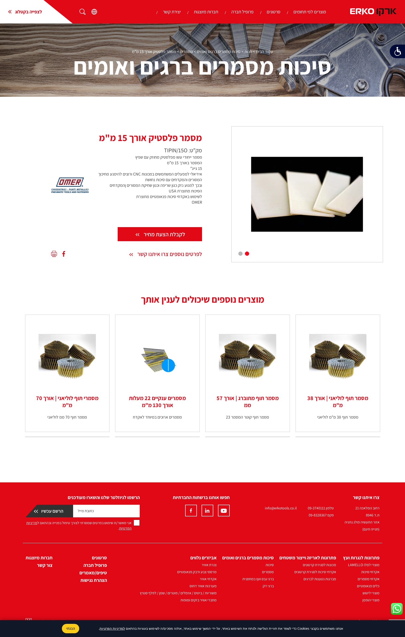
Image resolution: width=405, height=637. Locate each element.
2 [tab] (240, 254)
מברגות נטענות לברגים (320, 578)
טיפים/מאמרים (93, 573)
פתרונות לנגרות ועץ (361, 558)
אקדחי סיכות (370, 571)
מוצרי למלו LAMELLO (363, 564)
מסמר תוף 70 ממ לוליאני (67, 417)
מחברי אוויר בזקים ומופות (198, 600)
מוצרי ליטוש (371, 593)
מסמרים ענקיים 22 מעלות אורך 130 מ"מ (157, 401)
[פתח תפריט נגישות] (397, 51)
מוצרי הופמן (370, 600)
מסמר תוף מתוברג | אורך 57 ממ (248, 401)
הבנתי (70, 628)
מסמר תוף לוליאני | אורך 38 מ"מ (337, 401)
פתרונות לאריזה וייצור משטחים (307, 558)
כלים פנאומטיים (368, 586)
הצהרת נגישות (93, 580)
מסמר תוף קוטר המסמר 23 (247, 417)
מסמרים (186, 51)
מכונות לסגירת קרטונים (319, 564)
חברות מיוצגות (206, 12)
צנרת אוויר (209, 564)
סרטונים (273, 12)
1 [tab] (247, 254)
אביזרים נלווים (203, 558)
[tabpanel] (307, 194)
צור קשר (44, 565)
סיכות (270, 564)
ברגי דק (268, 586)
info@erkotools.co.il (281, 508)
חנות (248, 51)
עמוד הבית (264, 51)
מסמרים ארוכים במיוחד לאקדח (157, 417)
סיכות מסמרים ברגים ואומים (218, 51)
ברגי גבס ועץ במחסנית (258, 578)
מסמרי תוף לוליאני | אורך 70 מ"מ (67, 401)
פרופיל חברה (242, 12)
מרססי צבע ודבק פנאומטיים (197, 571)
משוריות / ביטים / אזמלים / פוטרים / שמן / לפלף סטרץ (178, 593)
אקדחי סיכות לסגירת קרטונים (315, 571)
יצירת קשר (172, 12)
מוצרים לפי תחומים (309, 12)
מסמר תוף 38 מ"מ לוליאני (337, 417)
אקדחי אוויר (208, 578)
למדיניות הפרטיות (112, 628)
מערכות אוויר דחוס (203, 586)
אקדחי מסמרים (368, 578)
